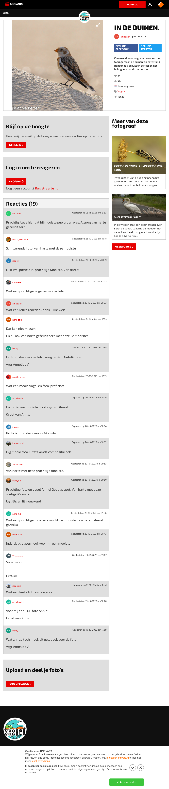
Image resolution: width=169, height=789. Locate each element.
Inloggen (14, 145)
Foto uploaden (18, 683)
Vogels (122, 91)
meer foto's (123, 246)
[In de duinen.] (57, 65)
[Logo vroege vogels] (84, 13)
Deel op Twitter (146, 48)
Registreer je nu (46, 188)
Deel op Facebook (122, 48)
